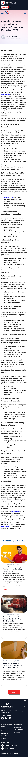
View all (13, 692)
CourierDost (5, 94)
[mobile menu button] (25, 13)
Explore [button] (5, 590)
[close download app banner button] (10, 7)
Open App (5, 7)
